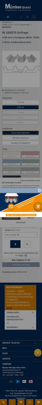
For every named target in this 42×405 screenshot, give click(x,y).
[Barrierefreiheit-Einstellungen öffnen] (38, 206)
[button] (39, 190)
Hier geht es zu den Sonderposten (21, 215)
